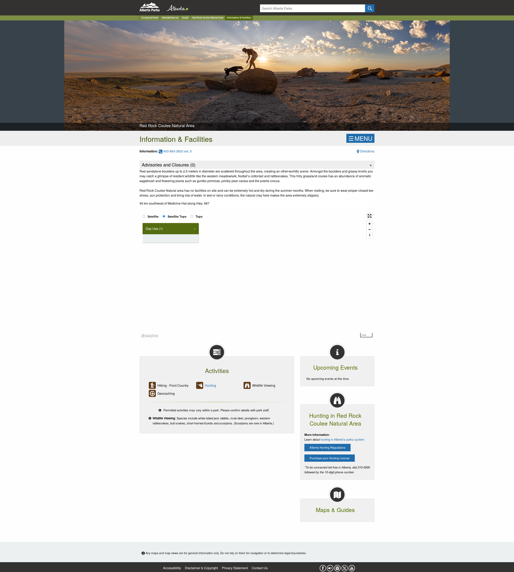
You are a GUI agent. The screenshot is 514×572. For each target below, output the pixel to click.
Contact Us (260, 568)
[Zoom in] (369, 224)
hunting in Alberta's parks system (342, 439)
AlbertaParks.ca (170, 17)
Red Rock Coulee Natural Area (207, 17)
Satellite (153, 216)
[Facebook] (323, 567)
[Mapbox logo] (149, 336)
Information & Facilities (239, 17)
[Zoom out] (369, 229)
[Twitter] (344, 567)
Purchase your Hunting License (330, 458)
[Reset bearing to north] (369, 235)
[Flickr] (330, 567)
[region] (257, 275)
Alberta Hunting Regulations (327, 447)
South (185, 17)
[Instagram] (337, 567)
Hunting (210, 385)
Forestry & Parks (150, 17)
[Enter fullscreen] (369, 216)
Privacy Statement (235, 568)
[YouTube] (352, 567)
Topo (199, 216)
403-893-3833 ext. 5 (177, 151)
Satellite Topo (177, 216)
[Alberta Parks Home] (152, 7)
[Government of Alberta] (176, 7)
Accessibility (172, 568)
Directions (366, 151)
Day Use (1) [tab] (154, 228)
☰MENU (360, 138)
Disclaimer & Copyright (201, 568)
